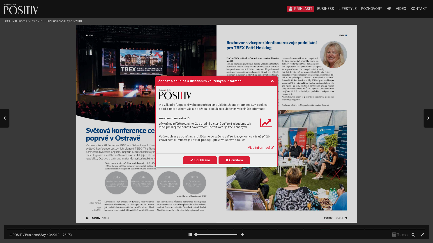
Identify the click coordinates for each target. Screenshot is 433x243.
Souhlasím (201, 160)
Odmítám (235, 160)
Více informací (259, 148)
